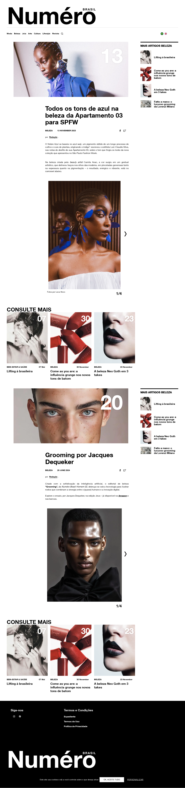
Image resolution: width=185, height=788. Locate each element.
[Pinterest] (20, 716)
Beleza (17, 33)
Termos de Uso (71, 721)
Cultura (37, 33)
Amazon (123, 495)
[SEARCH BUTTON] (65, 33)
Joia (24, 33)
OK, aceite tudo (112, 780)
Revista (55, 33)
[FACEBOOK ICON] (120, 131)
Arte (30, 33)
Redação (53, 137)
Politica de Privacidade (75, 726)
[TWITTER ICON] (124, 131)
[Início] (51, 760)
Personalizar (135, 780)
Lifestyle (46, 33)
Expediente (69, 716)
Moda (9, 33)
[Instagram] (14, 716)
